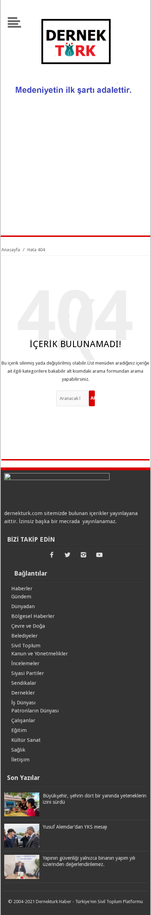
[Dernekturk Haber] (75, 79)
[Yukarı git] (137, 903)
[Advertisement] (75, 167)
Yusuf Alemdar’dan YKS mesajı (75, 827)
